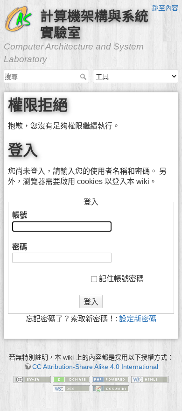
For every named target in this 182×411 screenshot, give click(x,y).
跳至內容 (165, 8)
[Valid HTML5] (149, 379)
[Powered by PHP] (110, 379)
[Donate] (71, 379)
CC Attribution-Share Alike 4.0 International (95, 366)
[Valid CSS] (71, 388)
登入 (91, 302)
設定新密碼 (137, 319)
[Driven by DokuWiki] (110, 388)
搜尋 (84, 76)
